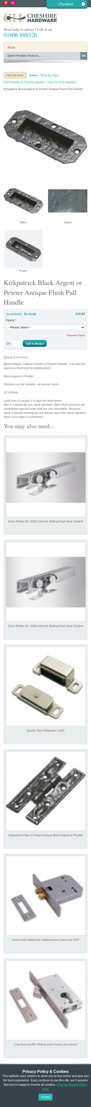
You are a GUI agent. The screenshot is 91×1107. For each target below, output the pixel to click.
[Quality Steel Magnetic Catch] (46, 686)
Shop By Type (49, 75)
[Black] (45, 97)
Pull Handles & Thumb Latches (24, 82)
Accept (45, 1097)
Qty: (8, 343)
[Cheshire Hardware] (45, 18)
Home (33, 75)
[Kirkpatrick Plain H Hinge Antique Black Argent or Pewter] (46, 791)
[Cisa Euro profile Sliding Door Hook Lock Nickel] (46, 1000)
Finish (11, 320)
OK (84, 55)
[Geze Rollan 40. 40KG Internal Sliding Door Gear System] (46, 582)
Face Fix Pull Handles (61, 82)
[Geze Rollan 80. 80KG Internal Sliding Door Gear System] (46, 477)
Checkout (65, 4)
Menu (11, 47)
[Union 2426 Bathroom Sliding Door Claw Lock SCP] (46, 896)
